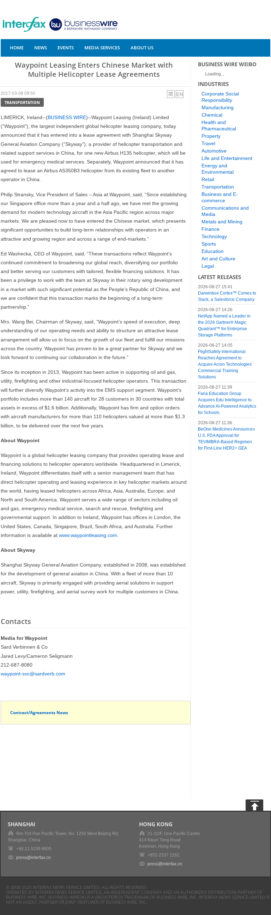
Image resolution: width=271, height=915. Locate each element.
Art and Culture (218, 258)
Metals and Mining (221, 221)
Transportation (22, 102)
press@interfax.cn (33, 857)
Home (17, 47)
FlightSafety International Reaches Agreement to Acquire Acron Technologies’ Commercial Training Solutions (225, 364)
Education (212, 251)
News (40, 47)
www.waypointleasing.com (88, 535)
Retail (207, 179)
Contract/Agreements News (39, 713)
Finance (210, 229)
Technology (214, 236)
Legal (207, 266)
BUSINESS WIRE (67, 117)
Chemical (211, 115)
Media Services (102, 47)
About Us (142, 47)
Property (211, 136)
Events (66, 47)
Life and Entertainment (226, 158)
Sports (208, 244)
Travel (208, 143)
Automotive (214, 151)
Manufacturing (217, 107)
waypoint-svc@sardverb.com (33, 673)
